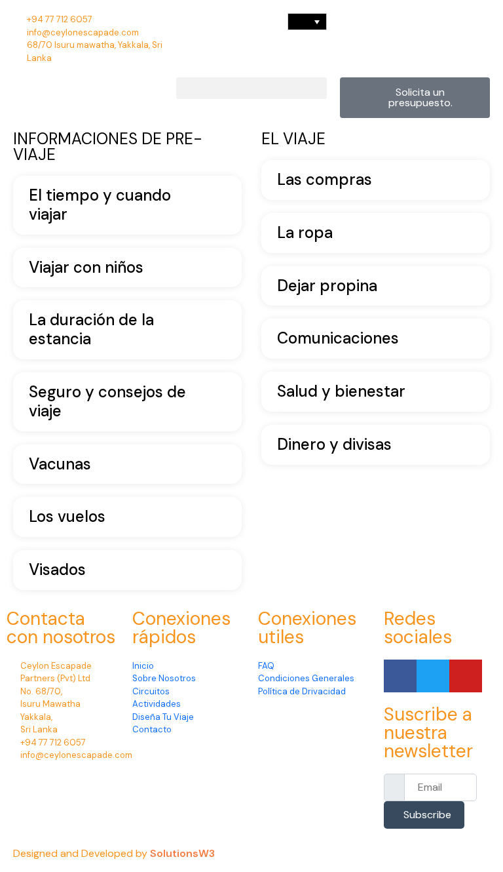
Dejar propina (327, 286)
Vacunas (60, 464)
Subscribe (427, 815)
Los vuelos (67, 516)
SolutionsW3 (182, 853)
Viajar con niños (86, 267)
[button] (251, 88)
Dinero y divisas (334, 444)
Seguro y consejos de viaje (107, 402)
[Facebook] (400, 676)
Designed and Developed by (81, 853)
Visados (57, 570)
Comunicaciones (338, 338)
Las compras (324, 179)
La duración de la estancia (91, 330)
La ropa (305, 233)
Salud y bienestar (341, 391)
